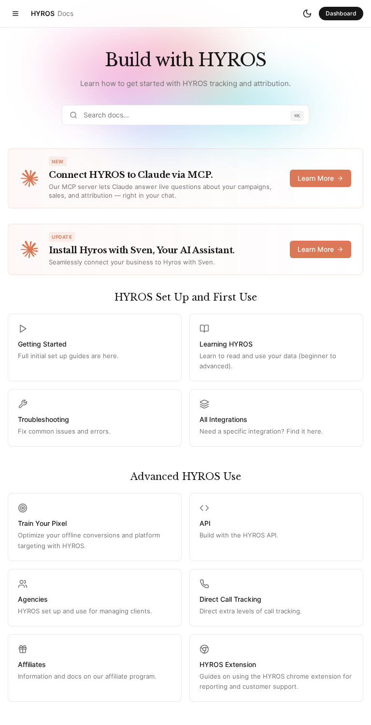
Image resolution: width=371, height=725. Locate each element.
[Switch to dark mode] (307, 13)
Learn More (316, 178)
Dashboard (341, 13)
